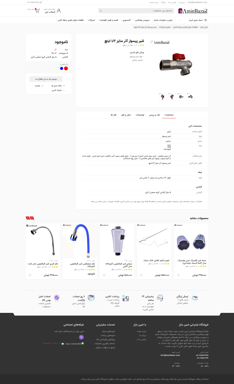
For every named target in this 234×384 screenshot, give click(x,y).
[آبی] (62, 68)
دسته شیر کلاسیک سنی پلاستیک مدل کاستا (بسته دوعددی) (192, 262)
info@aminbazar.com (197, 2)
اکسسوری (127, 20)
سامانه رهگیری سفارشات (104, 343)
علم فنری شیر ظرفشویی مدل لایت (43, 263)
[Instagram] (81, 337)
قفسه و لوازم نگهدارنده (108, 20)
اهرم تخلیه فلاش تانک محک (156, 260)
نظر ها (113, 115)
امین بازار (203, 27)
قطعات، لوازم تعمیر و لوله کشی (71, 20)
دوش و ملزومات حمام (163, 20)
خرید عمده (154, 2)
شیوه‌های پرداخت (107, 335)
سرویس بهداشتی (142, 20)
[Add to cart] (178, 275)
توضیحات (140, 115)
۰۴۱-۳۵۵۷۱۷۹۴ (202, 358)
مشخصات (169, 115)
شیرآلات (91, 20)
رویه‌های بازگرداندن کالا (105, 339)
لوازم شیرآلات (164, 27)
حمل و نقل (126, 115)
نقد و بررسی (154, 115)
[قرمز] (66, 68)
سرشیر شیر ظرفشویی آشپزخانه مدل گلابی (118, 265)
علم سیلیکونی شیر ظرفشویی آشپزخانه (82, 265)
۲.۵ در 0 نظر (127, 45)
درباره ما (182, 2)
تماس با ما (172, 2)
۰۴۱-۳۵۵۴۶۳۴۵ (33, 2)
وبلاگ (163, 2)
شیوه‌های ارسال (108, 331)
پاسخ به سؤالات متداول (105, 347)
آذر (55, 49)
